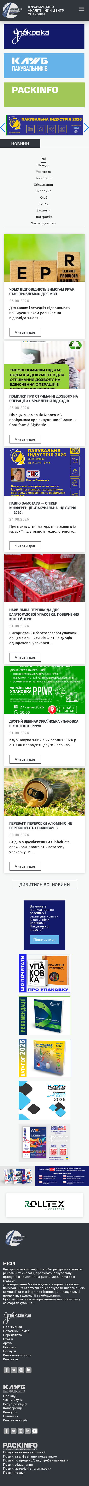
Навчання (11, 1416)
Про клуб (10, 1396)
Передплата (12, 1335)
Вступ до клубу (15, 1404)
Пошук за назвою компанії (24, 1452)
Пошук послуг (14, 1473)
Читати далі (25, 332)
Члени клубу (12, 1400)
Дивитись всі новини (44, 884)
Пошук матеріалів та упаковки (27, 1468)
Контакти (10, 1359)
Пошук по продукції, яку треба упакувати (36, 1460)
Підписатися (44, 939)
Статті (8, 1339)
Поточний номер (16, 1331)
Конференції (13, 1408)
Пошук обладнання (18, 1464)
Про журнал (12, 1327)
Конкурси (10, 1412)
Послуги (9, 1351)
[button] (3, 127)
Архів (7, 1343)
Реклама (9, 1347)
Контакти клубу (15, 1420)
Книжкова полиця (17, 1355)
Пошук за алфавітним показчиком (30, 1456)
